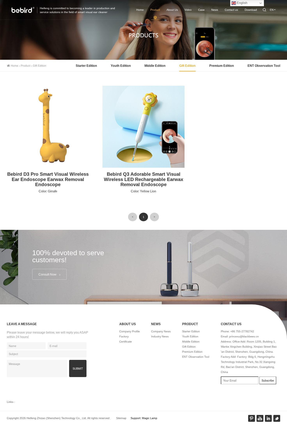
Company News (161, 331)
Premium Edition (221, 65)
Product (155, 9)
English (241, 2)
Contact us (231, 9)
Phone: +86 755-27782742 (237, 331)
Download (251, 9)
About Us (172, 9)
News (214, 9)
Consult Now (47, 274)
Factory (124, 336)
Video (188, 9)
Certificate (125, 341)
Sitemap (121, 418)
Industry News (160, 336)
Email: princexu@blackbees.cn (240, 336)
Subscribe (268, 380)
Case (201, 9)
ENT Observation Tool (264, 65)
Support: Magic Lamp (144, 418)
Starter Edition (86, 65)
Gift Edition (39, 65)
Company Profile (129, 331)
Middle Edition (155, 65)
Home (140, 9)
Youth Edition (121, 65)
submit (78, 368)
